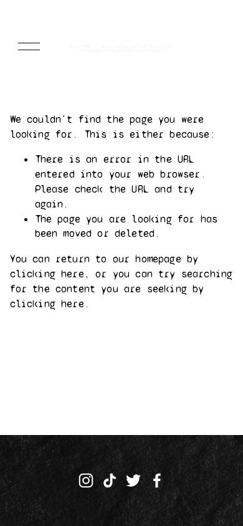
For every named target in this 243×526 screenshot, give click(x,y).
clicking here (47, 273)
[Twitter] (133, 480)
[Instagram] (86, 480)
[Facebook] (157, 480)
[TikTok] (109, 480)
